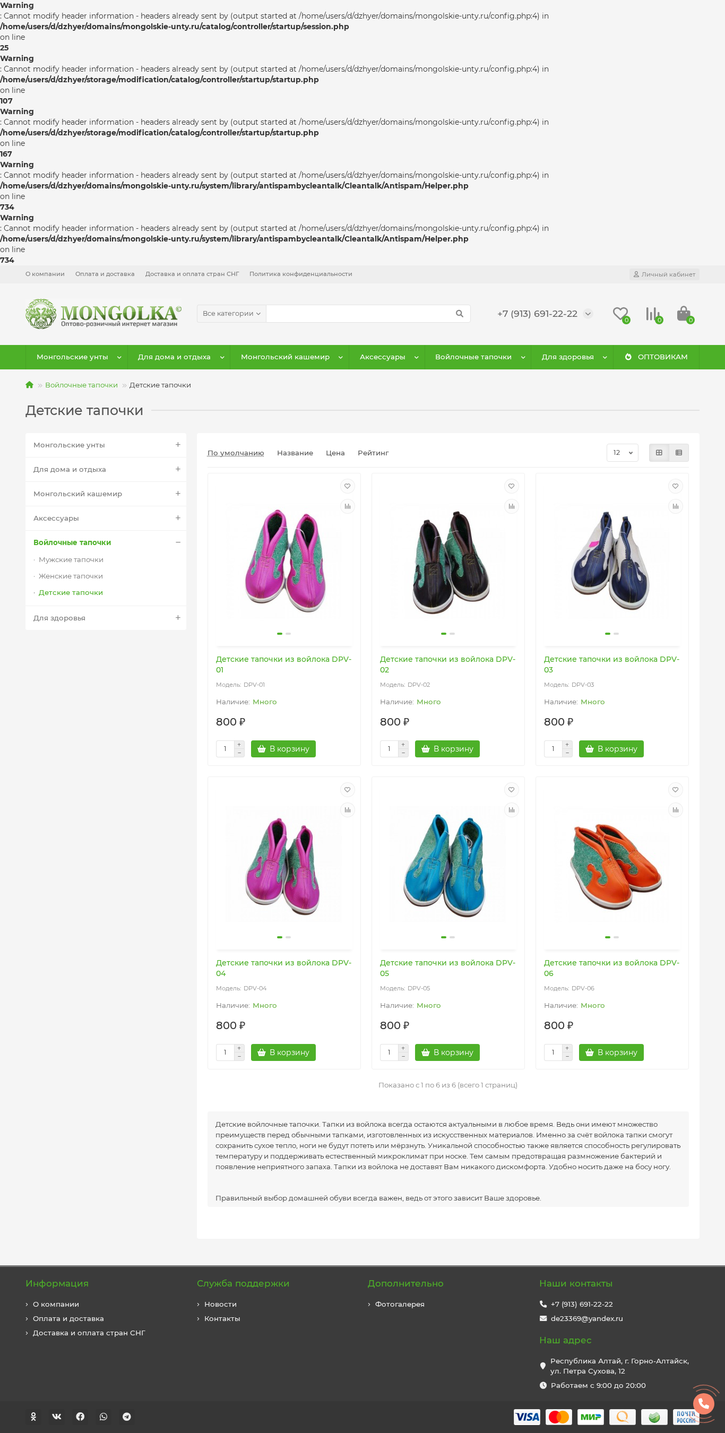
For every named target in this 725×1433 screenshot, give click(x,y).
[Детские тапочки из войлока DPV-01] (284, 561)
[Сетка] (659, 453)
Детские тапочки (71, 592)
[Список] (679, 453)
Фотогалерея (400, 1304)
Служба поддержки (243, 1283)
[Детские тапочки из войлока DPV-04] (284, 864)
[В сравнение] (347, 506)
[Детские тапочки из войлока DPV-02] (448, 561)
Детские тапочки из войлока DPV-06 (611, 968)
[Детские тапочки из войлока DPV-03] (612, 561)
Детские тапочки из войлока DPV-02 (447, 664)
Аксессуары (382, 356)
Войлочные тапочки (473, 356)
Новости (220, 1304)
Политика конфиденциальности (300, 274)
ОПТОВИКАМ (663, 356)
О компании (45, 274)
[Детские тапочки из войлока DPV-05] (448, 864)
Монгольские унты (72, 356)
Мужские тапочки (71, 559)
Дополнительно (406, 1283)
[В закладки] (347, 486)
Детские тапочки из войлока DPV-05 (447, 968)
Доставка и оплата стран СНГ (192, 274)
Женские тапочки (71, 576)
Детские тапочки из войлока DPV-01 (283, 664)
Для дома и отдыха (174, 356)
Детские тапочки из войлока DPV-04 (283, 968)
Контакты (222, 1318)
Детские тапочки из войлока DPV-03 (611, 664)
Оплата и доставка (105, 274)
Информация (57, 1283)
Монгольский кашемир (285, 356)
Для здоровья (568, 356)
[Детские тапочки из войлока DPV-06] (612, 864)
